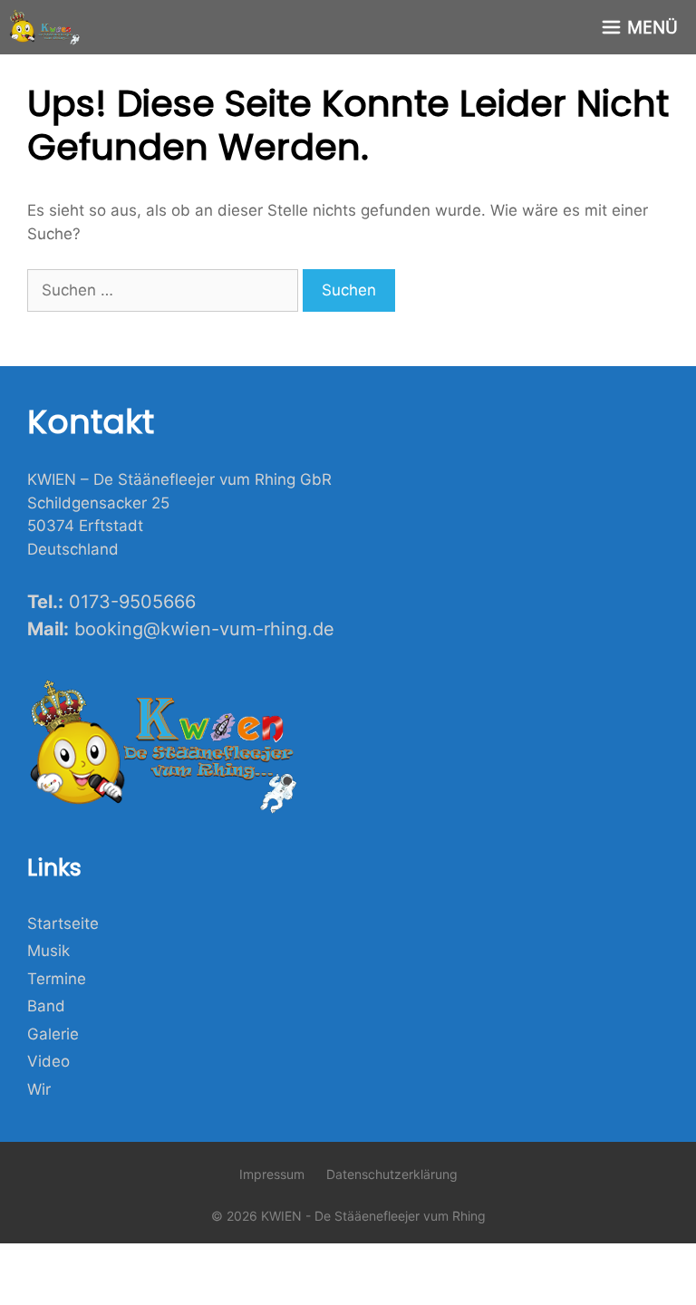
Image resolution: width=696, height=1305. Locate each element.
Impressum (271, 1174)
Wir (39, 1089)
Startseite (63, 923)
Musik (48, 951)
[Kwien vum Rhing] (45, 27)
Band (46, 1006)
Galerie (53, 1034)
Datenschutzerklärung (392, 1174)
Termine (56, 979)
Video (48, 1061)
